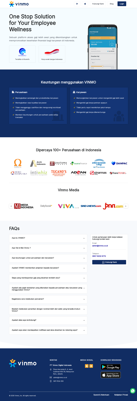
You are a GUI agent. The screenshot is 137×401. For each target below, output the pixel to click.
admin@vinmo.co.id (60, 377)
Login (122, 4)
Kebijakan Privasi (121, 395)
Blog (111, 4)
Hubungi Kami (98, 4)
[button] (48, 238)
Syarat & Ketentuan (101, 395)
